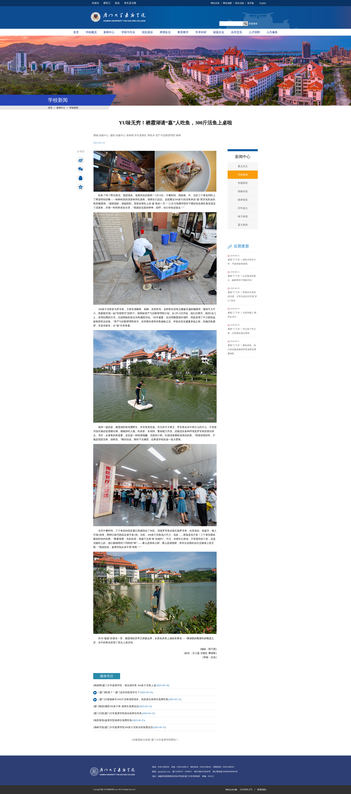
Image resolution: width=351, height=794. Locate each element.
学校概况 (91, 32)
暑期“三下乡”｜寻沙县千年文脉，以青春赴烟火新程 (242, 329)
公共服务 (272, 32)
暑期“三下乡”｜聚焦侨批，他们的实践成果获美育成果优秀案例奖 (242, 347)
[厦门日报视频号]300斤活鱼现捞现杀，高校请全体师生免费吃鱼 (140, 699)
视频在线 (243, 191)
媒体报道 (243, 199)
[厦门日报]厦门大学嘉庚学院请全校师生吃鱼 (124, 713)
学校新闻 (73, 108)
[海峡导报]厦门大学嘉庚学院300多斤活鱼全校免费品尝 (129, 727)
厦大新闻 (243, 224)
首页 (76, 32)
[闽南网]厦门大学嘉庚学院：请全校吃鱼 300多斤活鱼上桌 (131, 685)
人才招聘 (254, 32)
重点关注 (243, 166)
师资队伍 (165, 32)
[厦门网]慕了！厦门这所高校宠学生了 (126, 692)
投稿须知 (261, 789)
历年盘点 (243, 208)
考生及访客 (130, 3)
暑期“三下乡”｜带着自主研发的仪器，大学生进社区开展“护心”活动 (242, 294)
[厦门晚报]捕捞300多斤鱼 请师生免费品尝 (122, 706)
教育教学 (183, 32)
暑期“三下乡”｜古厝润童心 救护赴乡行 (242, 313)
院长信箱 (239, 3)
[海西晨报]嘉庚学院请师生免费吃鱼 (119, 720)
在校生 (95, 3)
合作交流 (236, 32)
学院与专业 (128, 32)
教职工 (107, 3)
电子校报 (243, 216)
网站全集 (215, 3)
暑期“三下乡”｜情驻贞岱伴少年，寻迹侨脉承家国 (242, 260)
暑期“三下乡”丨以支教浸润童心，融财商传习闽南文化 (242, 276)
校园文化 (218, 32)
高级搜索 (253, 23)
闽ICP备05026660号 (202, 772)
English (262, 3)
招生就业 (147, 32)
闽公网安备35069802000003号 (225, 772)
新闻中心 (109, 32)
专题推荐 (243, 183)
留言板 (250, 3)
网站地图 (227, 3)
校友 (117, 3)
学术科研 (200, 32)
